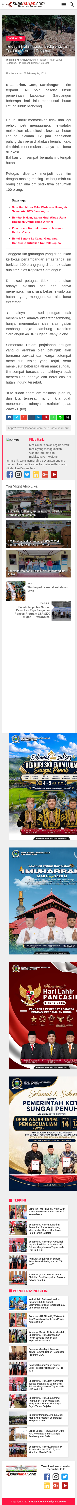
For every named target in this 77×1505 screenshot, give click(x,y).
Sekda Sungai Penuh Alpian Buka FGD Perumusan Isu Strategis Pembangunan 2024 (46, 1434)
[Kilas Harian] (21, 1474)
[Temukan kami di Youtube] (54, 474)
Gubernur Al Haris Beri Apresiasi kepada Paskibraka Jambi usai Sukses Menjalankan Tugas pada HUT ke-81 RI (46, 1245)
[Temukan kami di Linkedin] (36, 474)
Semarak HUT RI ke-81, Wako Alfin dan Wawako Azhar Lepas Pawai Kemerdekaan (47, 1211)
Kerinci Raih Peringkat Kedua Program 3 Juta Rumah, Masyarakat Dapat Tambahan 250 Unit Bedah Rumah (47, 1303)
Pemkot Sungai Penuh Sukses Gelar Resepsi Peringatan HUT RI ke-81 (46, 1261)
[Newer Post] (12, 584)
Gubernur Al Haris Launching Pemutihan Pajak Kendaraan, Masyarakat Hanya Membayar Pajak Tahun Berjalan (45, 1228)
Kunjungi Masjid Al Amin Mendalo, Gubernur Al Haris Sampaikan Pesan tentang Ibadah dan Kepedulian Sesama (47, 1336)
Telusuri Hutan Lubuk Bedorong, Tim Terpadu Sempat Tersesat (38, 48)
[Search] (73, 4)
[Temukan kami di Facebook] (47, 1477)
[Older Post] (65, 604)
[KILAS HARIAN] (40, 4)
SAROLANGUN (15, 38)
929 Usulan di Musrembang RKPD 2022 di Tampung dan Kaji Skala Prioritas (34, 543)
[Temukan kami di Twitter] (27, 474)
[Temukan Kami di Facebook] (10, 474)
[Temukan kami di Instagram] (18, 474)
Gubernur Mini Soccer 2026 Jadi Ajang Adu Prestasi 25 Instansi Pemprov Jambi (46, 1418)
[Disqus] (38, 674)
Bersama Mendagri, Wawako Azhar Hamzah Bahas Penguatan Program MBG (47, 1352)
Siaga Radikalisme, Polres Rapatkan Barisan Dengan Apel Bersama (35, 513)
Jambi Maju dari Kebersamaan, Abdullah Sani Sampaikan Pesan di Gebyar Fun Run (47, 1277)
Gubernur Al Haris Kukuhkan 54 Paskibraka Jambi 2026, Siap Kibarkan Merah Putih (45, 1449)
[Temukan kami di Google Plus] (45, 474)
